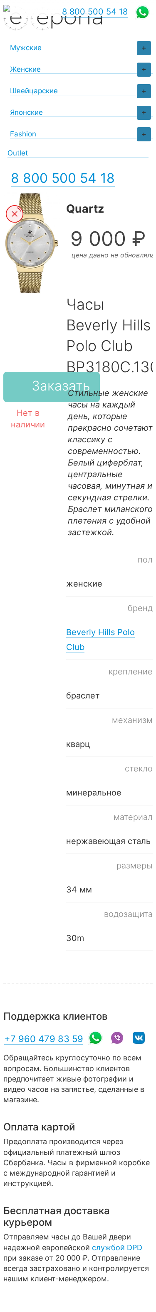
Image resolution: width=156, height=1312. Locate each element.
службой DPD (117, 1247)
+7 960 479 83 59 (43, 1038)
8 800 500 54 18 (63, 178)
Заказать (61, 386)
